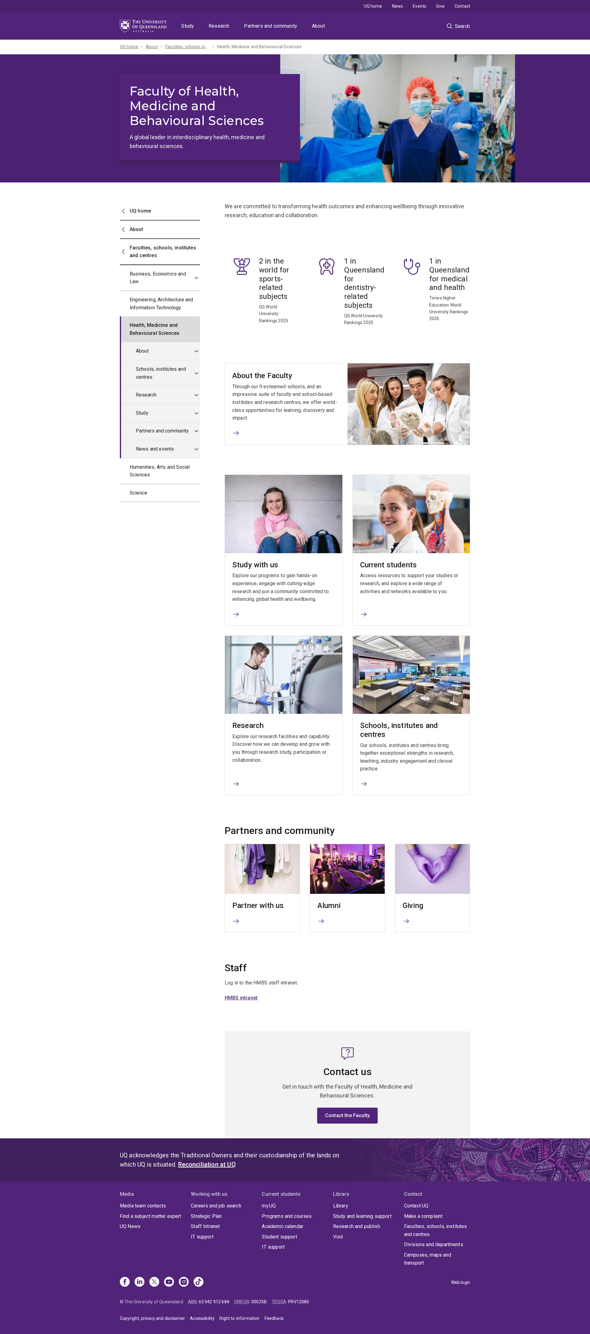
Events (419, 6)
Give (440, 6)
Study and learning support (362, 1216)
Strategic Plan (206, 1216)
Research (219, 26)
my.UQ (269, 1206)
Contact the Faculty (347, 1115)
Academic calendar (282, 1226)
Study (187, 26)
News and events (155, 449)
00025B (259, 1301)
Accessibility (202, 1318)
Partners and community (270, 26)
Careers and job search (216, 1206)
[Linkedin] (139, 1282)
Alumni (328, 905)
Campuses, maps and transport (427, 1259)
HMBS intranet (241, 998)
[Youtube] (169, 1282)
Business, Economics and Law (158, 278)
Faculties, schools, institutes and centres (435, 1230)
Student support (279, 1237)
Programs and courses (287, 1216)
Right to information (239, 1318)
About (318, 26)
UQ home (373, 6)
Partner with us (258, 905)
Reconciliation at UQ (207, 1164)
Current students (388, 565)
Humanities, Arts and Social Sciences (160, 471)
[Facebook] (125, 1282)
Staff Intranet (205, 1226)
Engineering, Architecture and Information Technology (161, 304)
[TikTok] (198, 1282)
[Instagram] (184, 1282)
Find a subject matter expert (150, 1216)
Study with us (255, 565)
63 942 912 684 (214, 1301)
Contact (462, 6)
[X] (154, 1282)
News (397, 6)
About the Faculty (262, 375)
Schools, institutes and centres (161, 373)
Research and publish (356, 1226)
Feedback (274, 1318)
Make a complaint (423, 1216)
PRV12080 (298, 1301)
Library (340, 1206)
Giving (413, 905)
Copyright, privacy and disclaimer (152, 1318)
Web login (460, 1282)
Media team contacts (143, 1206)
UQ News (130, 1226)
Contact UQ (416, 1206)
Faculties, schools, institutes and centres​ (187, 46)
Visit (338, 1237)
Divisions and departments (433, 1244)
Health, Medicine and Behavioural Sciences (259, 46)
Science (138, 493)
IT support (202, 1237)
